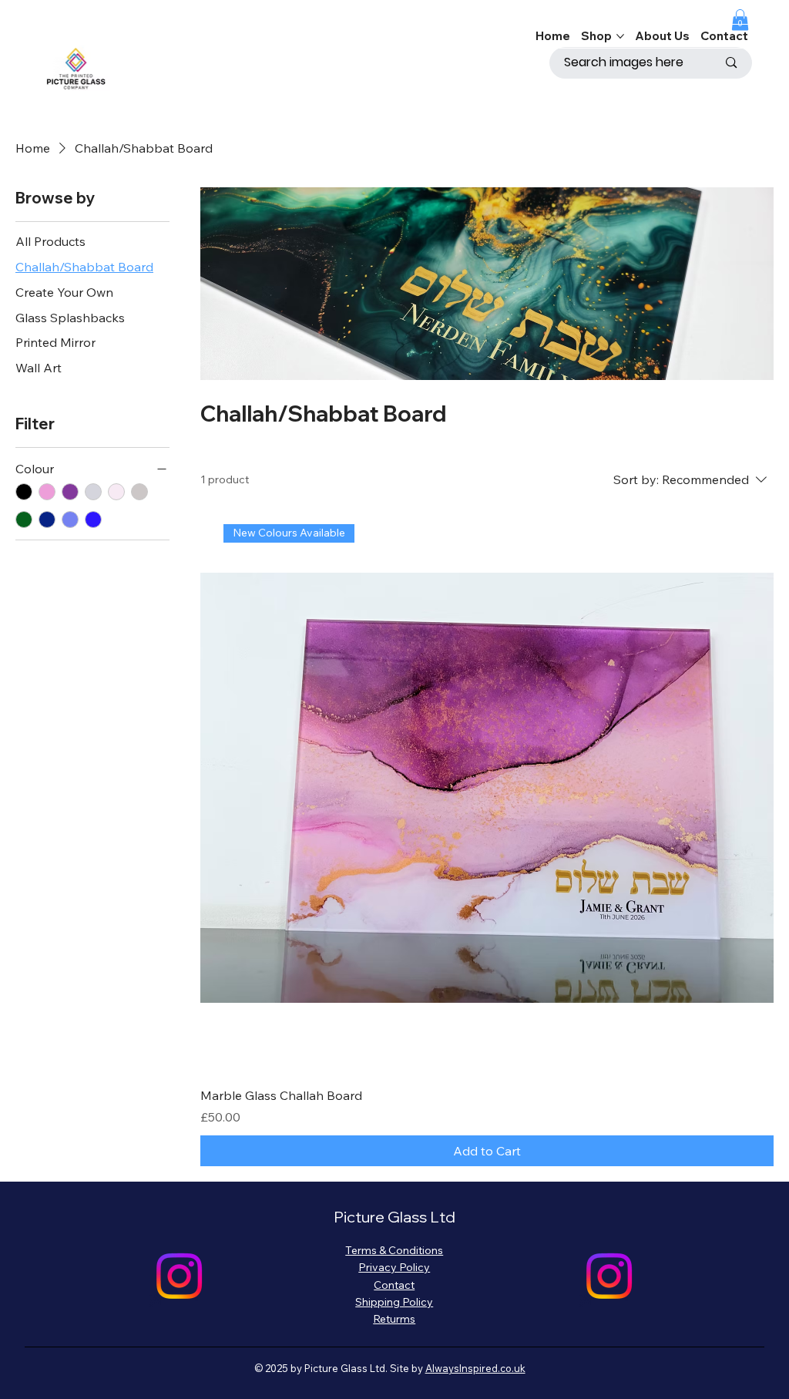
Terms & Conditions (394, 1250)
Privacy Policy (394, 1267)
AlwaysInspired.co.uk (475, 1368)
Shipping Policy (394, 1302)
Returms (394, 1319)
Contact (394, 1285)
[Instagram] (179, 1276)
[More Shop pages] (620, 36)
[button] (740, 19)
